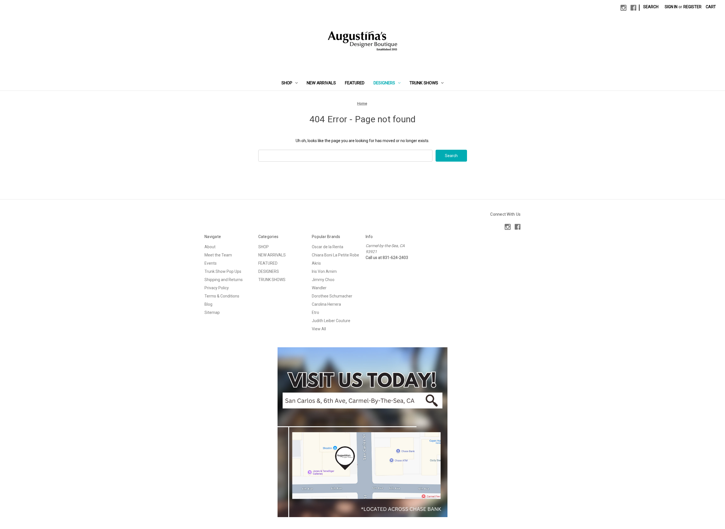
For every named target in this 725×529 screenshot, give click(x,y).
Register (692, 7)
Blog (208, 304)
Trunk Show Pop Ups (222, 271)
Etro (315, 312)
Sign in (671, 7)
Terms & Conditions (221, 296)
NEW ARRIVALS (321, 82)
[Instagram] (623, 8)
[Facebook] (633, 8)
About (210, 247)
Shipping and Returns (223, 279)
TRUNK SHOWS (424, 82)
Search (650, 7)
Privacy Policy (216, 288)
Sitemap (212, 312)
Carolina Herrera (326, 304)
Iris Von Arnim (324, 271)
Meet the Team (218, 255)
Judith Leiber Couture (331, 320)
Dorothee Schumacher (332, 296)
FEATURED (354, 82)
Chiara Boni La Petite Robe (335, 255)
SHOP (287, 82)
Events (210, 263)
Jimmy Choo (323, 279)
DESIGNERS (384, 82)
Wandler (319, 288)
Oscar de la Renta (327, 247)
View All (319, 329)
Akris (316, 263)
